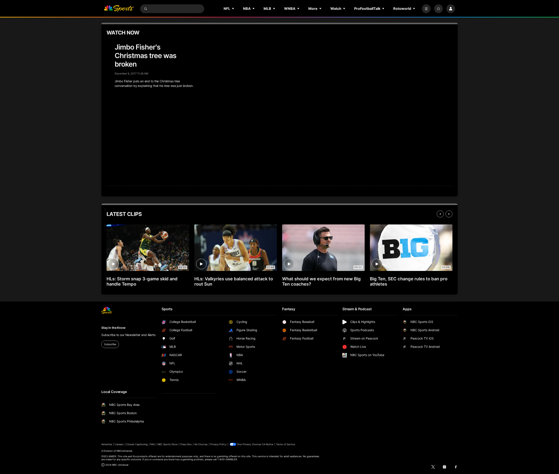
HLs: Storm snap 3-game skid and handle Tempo (142, 281)
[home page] (119, 9)
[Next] (448, 213)
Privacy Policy (218, 444)
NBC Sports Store (167, 444)
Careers (119, 444)
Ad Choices (201, 444)
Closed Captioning (137, 444)
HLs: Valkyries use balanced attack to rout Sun (233, 281)
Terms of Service (285, 444)
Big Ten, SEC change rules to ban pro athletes (408, 281)
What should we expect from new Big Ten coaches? (321, 281)
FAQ (152, 444)
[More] (426, 8)
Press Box (186, 444)
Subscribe (110, 344)
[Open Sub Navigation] (233, 8)
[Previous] (440, 213)
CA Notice (267, 444)
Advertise (106, 444)
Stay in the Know (113, 327)
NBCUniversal (124, 450)
